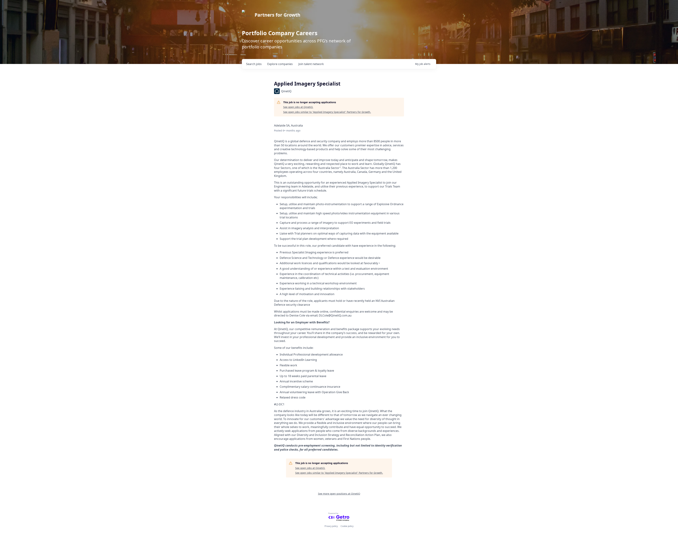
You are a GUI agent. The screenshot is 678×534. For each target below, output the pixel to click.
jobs (254, 64)
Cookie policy (347, 526)
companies (280, 64)
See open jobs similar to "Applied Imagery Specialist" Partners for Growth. (327, 112)
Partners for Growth (277, 15)
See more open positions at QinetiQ (339, 493)
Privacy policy (331, 526)
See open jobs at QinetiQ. (298, 107)
